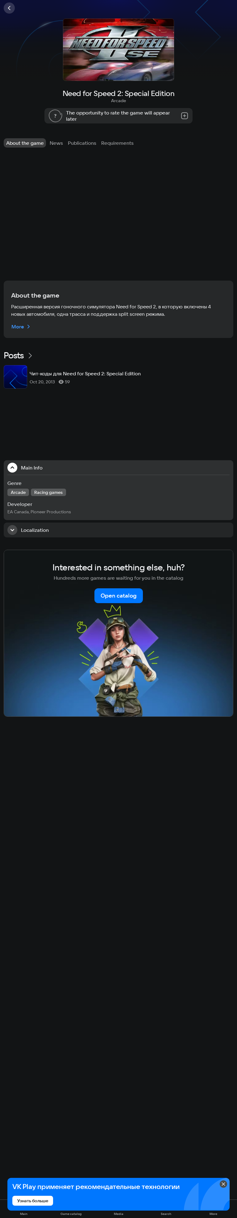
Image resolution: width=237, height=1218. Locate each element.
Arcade (118, 100)
